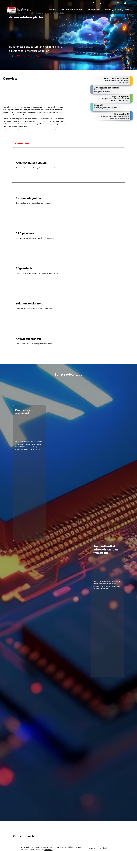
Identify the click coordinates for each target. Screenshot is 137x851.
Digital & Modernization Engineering (71, 9)
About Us (96, 3)
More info (48, 850)
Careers (105, 3)
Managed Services (94, 9)
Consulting (107, 9)
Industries (52, 9)
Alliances (118, 9)
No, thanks (104, 848)
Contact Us (116, 3)
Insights (127, 9)
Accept (92, 848)
